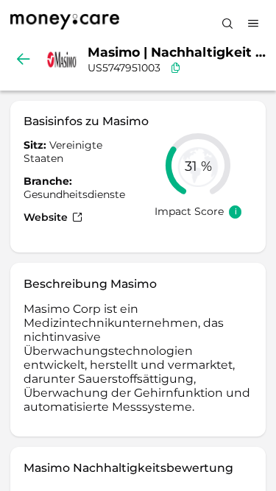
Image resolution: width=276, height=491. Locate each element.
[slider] (198, 165)
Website (47, 217)
